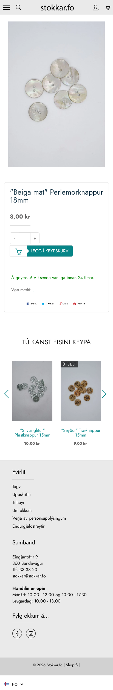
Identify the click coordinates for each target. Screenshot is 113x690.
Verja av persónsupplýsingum (39, 518)
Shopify (72, 665)
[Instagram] (31, 633)
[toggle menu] (6, 7)
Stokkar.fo (55, 665)
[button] (8, 394)
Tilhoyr (18, 502)
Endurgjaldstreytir (28, 526)
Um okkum (22, 510)
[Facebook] (17, 633)
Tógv (16, 486)
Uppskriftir (21, 494)
